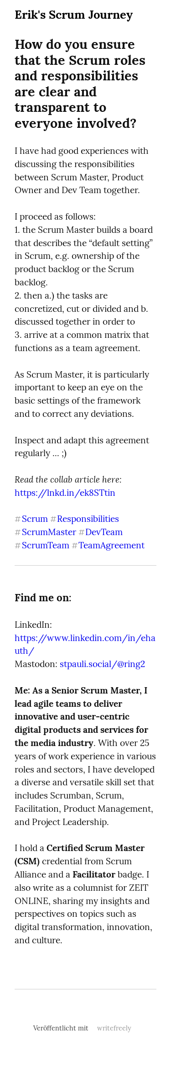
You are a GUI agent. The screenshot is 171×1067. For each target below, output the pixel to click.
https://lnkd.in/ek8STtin (65, 492)
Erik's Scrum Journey (74, 14)
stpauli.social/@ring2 (102, 663)
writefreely (114, 1028)
